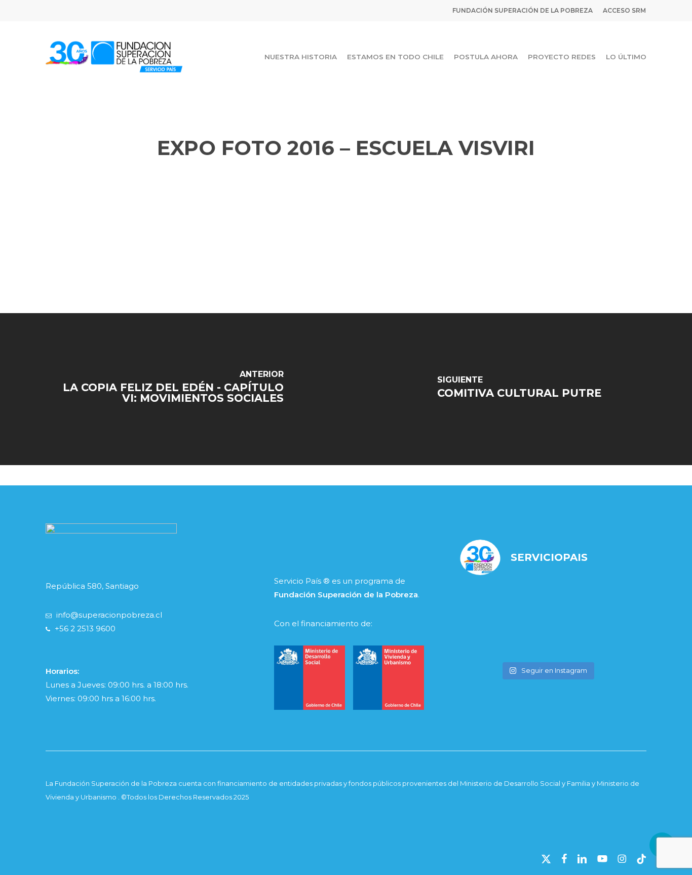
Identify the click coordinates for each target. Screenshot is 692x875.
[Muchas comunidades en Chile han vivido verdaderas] (487, 638)
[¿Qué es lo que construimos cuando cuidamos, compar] (547, 638)
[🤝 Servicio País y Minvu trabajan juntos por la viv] (607, 638)
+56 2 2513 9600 (85, 628)
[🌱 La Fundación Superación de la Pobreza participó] (607, 602)
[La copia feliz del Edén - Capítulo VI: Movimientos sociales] (173, 389)
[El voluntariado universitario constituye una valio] (487, 602)
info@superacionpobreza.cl (109, 615)
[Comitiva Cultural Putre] (519, 389)
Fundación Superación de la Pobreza (346, 594)
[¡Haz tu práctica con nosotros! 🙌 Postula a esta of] (547, 602)
